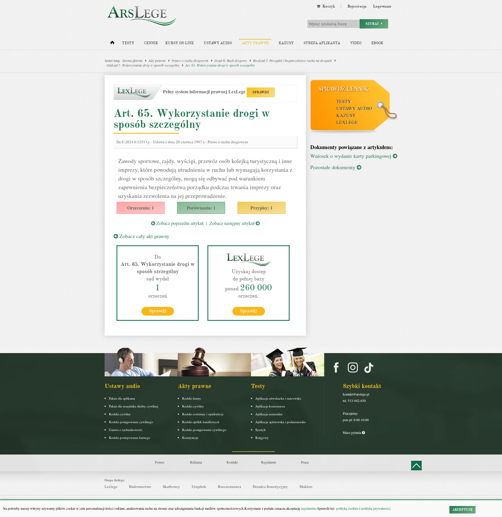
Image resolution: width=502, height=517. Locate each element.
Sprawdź (157, 311)
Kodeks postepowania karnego (129, 437)
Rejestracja (357, 6)
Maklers (306, 486)
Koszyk (327, 6)
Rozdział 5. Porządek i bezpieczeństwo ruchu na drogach (292, 60)
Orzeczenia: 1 (140, 207)
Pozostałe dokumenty (333, 167)
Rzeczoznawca (229, 486)
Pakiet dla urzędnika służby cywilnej (133, 406)
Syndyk (260, 429)
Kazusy (286, 43)
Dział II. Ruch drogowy (230, 60)
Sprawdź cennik (343, 89)
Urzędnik (199, 486)
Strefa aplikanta (322, 43)
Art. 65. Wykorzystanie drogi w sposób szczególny (220, 65)
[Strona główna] (112, 44)
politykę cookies (347, 508)
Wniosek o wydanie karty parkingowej (351, 155)
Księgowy (262, 437)
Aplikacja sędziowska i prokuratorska (280, 422)
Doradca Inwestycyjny (270, 486)
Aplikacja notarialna (268, 414)
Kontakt (232, 462)
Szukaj (373, 24)
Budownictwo (140, 486)
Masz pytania (352, 432)
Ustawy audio (218, 43)
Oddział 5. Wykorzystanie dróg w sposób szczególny (143, 65)
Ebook (377, 43)
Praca (305, 462)
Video (355, 43)
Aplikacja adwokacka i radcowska (278, 398)
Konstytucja (190, 437)
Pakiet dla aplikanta (122, 398)
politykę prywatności (375, 508)
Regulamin (268, 462)
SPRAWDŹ (260, 92)
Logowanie (382, 6)
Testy (128, 43)
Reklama (196, 462)
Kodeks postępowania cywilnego (131, 422)
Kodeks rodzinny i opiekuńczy (203, 414)
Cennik (151, 43)
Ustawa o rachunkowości (125, 429)
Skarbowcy (171, 486)
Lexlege (111, 486)
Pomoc (159, 462)
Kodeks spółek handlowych (200, 422)
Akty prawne (255, 43)
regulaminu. (308, 508)
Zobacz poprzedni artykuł (179, 223)
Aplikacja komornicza (270, 406)
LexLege (347, 122)
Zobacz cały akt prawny (143, 235)
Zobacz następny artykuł (232, 223)
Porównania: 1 (201, 207)
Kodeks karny (191, 398)
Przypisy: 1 (261, 207)
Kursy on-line (179, 43)
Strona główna (132, 60)
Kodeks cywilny (120, 414)
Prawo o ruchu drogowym (190, 60)
